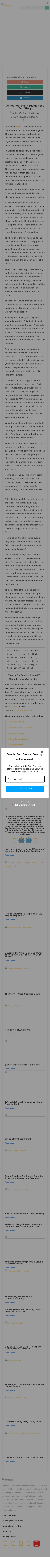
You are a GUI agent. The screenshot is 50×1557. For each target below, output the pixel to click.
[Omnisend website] (25, 803)
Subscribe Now (25, 789)
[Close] (42, 752)
